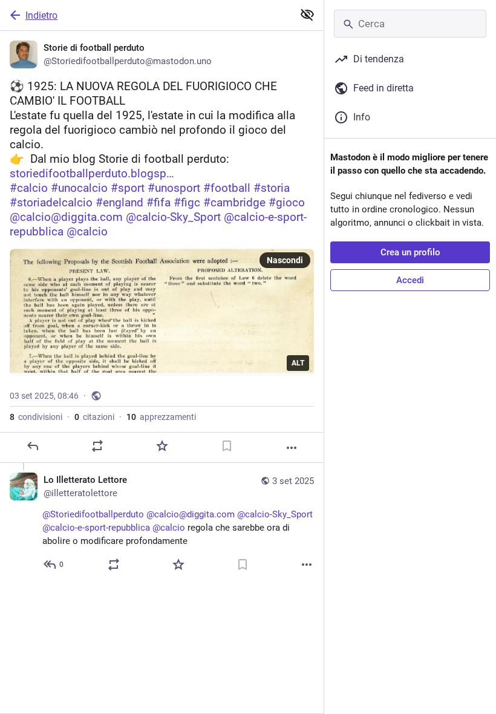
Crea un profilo (410, 252)
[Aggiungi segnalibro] (227, 446)
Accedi (410, 280)
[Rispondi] (32, 446)
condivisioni (36, 417)
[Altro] (291, 448)
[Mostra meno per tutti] (307, 14)
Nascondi (285, 260)
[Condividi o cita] (97, 446)
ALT (298, 363)
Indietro (41, 15)
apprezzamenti (161, 417)
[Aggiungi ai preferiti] (162, 446)
